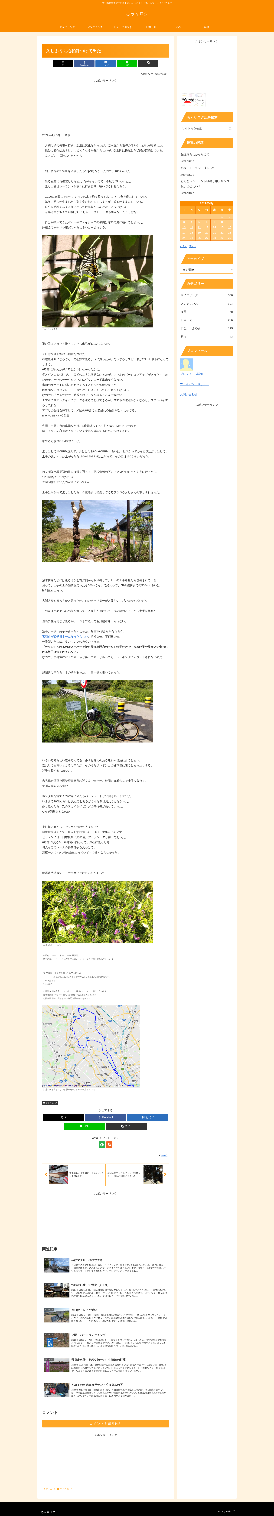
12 (199, 227)
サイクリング (51, 1103)
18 (191, 232)
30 (229, 237)
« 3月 (183, 246)
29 (222, 237)
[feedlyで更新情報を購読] (102, 1144)
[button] (148, 63)
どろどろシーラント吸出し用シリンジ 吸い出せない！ (206, 184)
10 (184, 227)
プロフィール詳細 (191, 374)
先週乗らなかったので (195, 154)
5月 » (192, 246)
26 (199, 237)
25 (191, 237)
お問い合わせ (188, 394)
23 (229, 232)
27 (206, 237)
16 (229, 227)
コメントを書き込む (105, 1424)
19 (199, 232)
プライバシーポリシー (194, 384)
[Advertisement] (105, 105)
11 (191, 227)
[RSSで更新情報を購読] (109, 1144)
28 (214, 237)
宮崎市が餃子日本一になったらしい (65, 636)
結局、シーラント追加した (198, 167)
